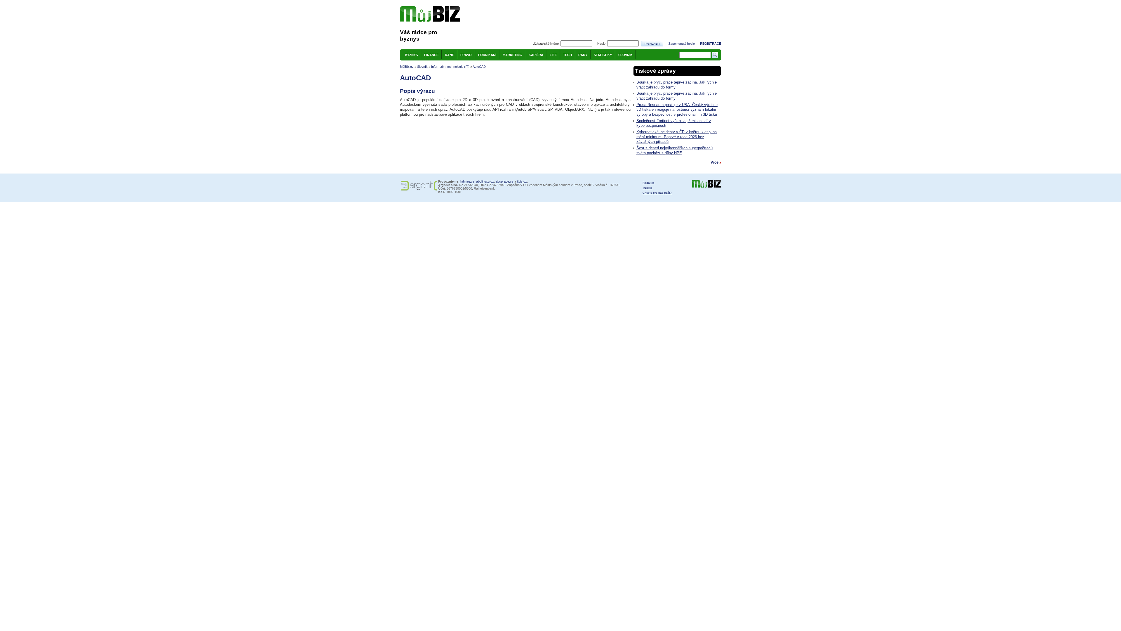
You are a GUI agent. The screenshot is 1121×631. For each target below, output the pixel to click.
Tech (567, 55)
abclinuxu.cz (485, 181)
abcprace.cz (504, 181)
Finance (431, 55)
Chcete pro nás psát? (657, 192)
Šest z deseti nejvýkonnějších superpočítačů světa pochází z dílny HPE (674, 150)
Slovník (625, 55)
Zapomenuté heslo (682, 43)
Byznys (411, 55)
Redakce (649, 182)
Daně (449, 55)
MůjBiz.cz (407, 66)
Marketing (512, 55)
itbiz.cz (522, 181)
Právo (466, 55)
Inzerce (647, 187)
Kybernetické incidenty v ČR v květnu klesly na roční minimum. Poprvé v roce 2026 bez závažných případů (676, 137)
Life (553, 55)
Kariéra (536, 55)
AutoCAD (479, 66)
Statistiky (603, 55)
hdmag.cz (467, 181)
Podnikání (487, 55)
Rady (582, 55)
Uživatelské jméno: (546, 43)
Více (714, 162)
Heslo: (601, 43)
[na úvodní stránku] (430, 14)
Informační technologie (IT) (450, 66)
